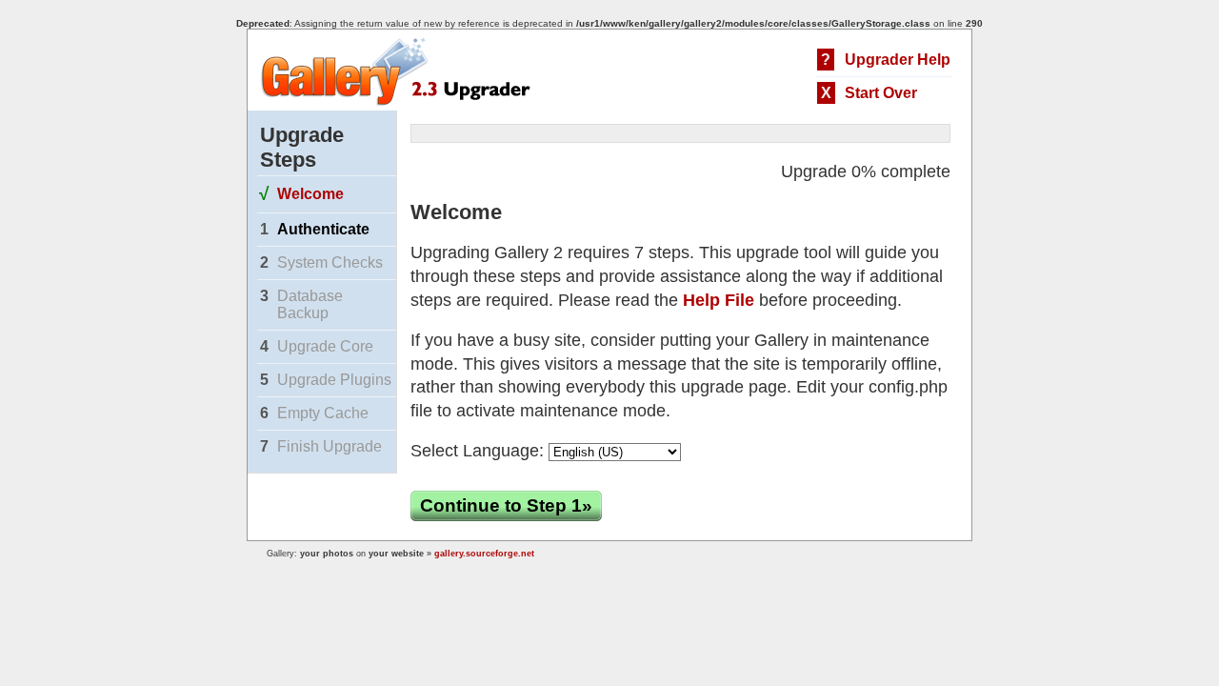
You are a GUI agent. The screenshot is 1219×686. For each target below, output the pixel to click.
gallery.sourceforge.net (484, 553)
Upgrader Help (897, 59)
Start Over (881, 93)
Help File (718, 300)
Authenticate (323, 229)
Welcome (310, 194)
